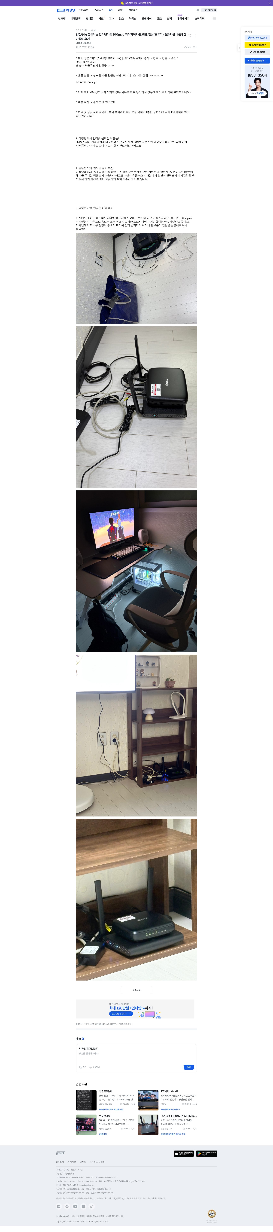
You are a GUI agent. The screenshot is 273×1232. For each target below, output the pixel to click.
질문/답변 (83, 10)
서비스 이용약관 (78, 1216)
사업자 (180, 15)
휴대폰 (90, 18)
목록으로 (136, 990)
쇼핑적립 (200, 18)
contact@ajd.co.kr (75, 1189)
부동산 (132, 18)
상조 (159, 18)
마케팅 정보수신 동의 (95, 1216)
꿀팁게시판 (98, 10)
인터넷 (62, 18)
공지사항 (72, 1162)
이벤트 (121, 10)
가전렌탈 (76, 18)
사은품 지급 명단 (97, 1162)
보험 (169, 18)
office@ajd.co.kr (105, 1193)
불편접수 (133, 10)
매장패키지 (183, 18)
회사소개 (60, 1162)
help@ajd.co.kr (104, 1189)
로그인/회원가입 (209, 10)
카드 (101, 18)
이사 (111, 18)
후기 (111, 10)
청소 (121, 18)
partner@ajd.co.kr (75, 1193)
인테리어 (147, 18)
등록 (189, 1067)
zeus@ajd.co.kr (86, 1185)
